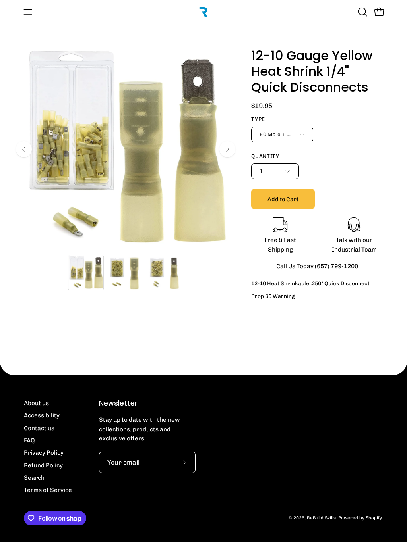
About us (36, 403)
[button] (361, 11)
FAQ (29, 440)
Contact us (39, 428)
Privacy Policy (44, 452)
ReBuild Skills (321, 518)
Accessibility (42, 415)
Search (34, 477)
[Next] (227, 149)
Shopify (374, 518)
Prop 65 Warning (273, 296)
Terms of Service (48, 490)
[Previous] (24, 149)
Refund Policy (43, 465)
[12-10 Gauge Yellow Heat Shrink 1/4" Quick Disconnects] (86, 272)
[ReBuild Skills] (203, 12)
